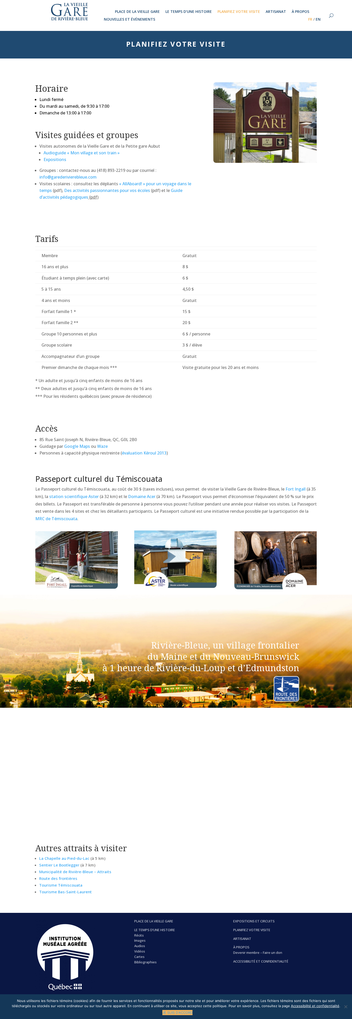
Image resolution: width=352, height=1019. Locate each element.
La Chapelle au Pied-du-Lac (64, 858)
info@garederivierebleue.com (68, 177)
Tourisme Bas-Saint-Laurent (65, 891)
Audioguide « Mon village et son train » (82, 153)
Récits (139, 935)
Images (140, 940)
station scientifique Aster (74, 496)
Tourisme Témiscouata (60, 885)
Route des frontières (58, 878)
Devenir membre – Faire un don (257, 952)
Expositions (55, 159)
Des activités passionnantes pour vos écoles (107, 190)
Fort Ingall (296, 489)
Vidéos (139, 951)
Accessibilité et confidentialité (315, 1006)
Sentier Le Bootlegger (59, 865)
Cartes (139, 956)
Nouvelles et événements (129, 20)
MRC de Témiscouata (56, 518)
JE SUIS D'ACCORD (177, 1012)
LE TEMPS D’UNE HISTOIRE (154, 930)
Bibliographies (145, 962)
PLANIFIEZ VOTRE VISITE (251, 930)
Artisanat (276, 12)
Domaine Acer (141, 496)
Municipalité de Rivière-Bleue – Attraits (75, 871)
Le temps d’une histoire (188, 12)
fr (310, 20)
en (318, 20)
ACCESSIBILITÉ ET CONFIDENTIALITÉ (260, 961)
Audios (139, 946)
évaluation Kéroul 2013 (144, 453)
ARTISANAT (242, 938)
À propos (300, 12)
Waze (102, 446)
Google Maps (77, 446)
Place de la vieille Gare (137, 12)
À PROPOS (241, 947)
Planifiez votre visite (238, 12)
